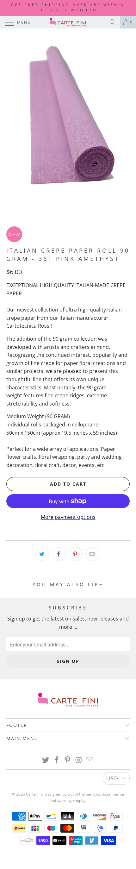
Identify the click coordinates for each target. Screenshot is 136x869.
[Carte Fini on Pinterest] (67, 760)
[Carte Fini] (68, 22)
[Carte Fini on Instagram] (78, 760)
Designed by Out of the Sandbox (73, 794)
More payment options (68, 516)
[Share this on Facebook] (59, 554)
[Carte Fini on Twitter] (46, 760)
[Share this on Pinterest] (76, 554)
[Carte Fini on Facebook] (56, 760)
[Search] (113, 22)
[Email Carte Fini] (90, 760)
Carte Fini (34, 794)
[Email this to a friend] (92, 554)
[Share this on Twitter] (42, 554)
